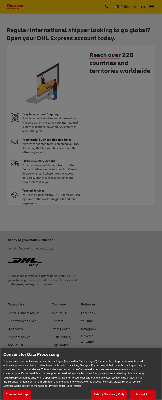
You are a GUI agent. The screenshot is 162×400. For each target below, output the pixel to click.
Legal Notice (74, 386)
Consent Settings (17, 394)
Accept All (142, 394)
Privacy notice (57, 386)
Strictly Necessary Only (108, 394)
